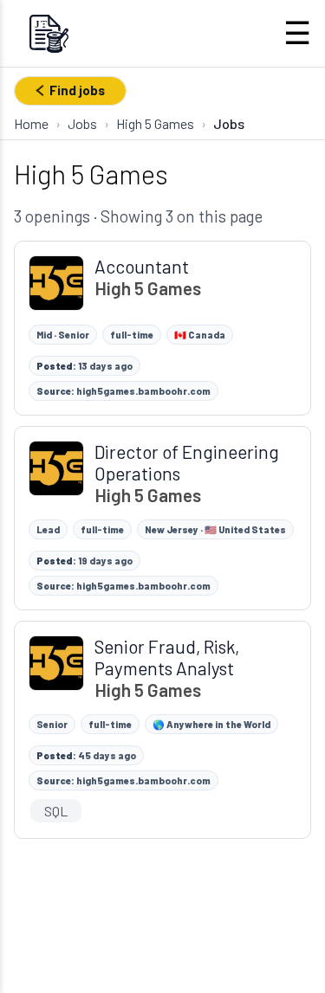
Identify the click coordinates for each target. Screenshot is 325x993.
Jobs (82, 123)
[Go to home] (48, 33)
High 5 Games (155, 123)
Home (31, 123)
